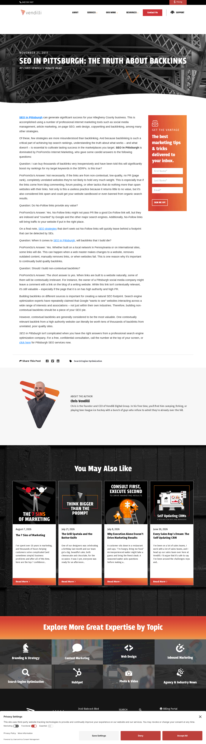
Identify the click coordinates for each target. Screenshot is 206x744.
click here (25, 342)
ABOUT (75, 12)
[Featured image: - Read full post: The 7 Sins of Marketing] (34, 502)
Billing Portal (170, 708)
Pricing (179, 2)
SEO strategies (47, 228)
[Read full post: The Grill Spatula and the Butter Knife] (80, 502)
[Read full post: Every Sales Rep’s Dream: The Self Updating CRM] (171, 502)
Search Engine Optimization (88, 361)
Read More (22, 581)
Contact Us (152, 12)
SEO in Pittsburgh (64, 240)
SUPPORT (180, 12)
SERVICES (91, 12)
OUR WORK (111, 12)
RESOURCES (131, 12)
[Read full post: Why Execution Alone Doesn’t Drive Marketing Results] (125, 502)
